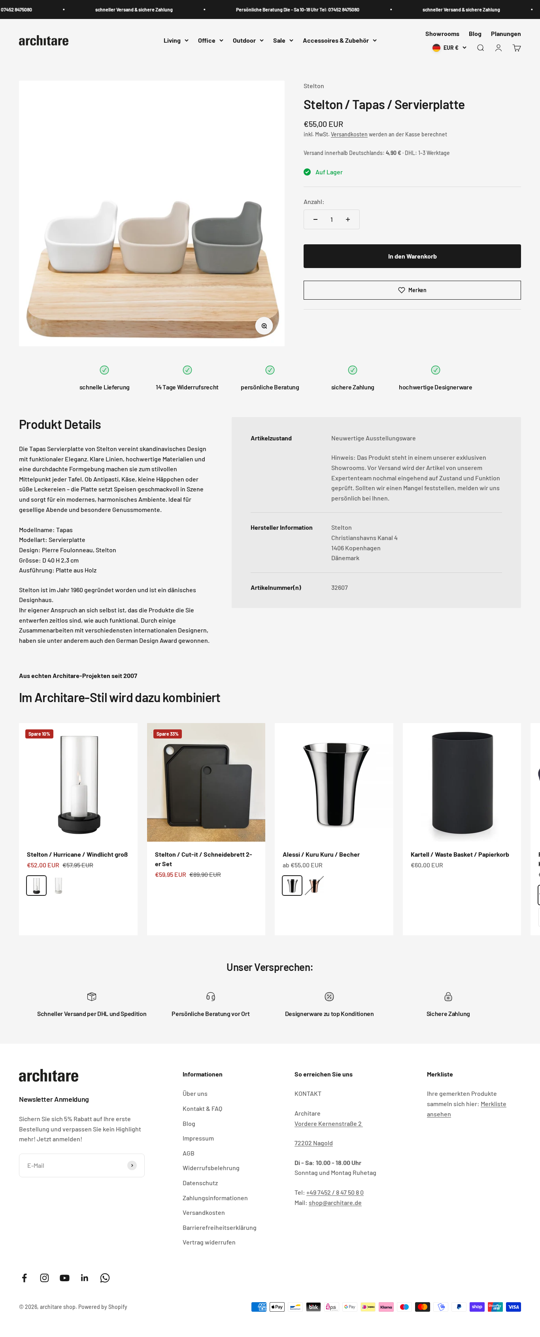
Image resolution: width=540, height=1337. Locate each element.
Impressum (198, 1138)
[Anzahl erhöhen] (347, 219)
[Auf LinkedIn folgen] (84, 1278)
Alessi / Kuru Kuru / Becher (321, 854)
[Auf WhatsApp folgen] (105, 1278)
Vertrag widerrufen (209, 1242)
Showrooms (442, 33)
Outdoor (244, 40)
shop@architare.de (335, 1202)
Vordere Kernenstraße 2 (329, 1123)
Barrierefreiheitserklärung (220, 1227)
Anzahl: (314, 201)
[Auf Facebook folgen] (24, 1278)
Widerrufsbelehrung (211, 1167)
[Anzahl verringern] (315, 219)
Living (172, 40)
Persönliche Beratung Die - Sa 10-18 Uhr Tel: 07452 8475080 (284, 9)
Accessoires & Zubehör (336, 40)
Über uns (195, 1093)
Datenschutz (200, 1182)
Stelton (314, 85)
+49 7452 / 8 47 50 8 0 (335, 1192)
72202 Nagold (314, 1142)
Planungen (506, 33)
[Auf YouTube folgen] (64, 1278)
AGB (188, 1153)
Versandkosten (349, 134)
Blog (475, 33)
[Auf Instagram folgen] (44, 1278)
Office (206, 40)
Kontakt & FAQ (202, 1108)
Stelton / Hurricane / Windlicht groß (77, 854)
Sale (279, 40)
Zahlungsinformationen (215, 1197)
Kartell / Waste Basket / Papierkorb (460, 854)
